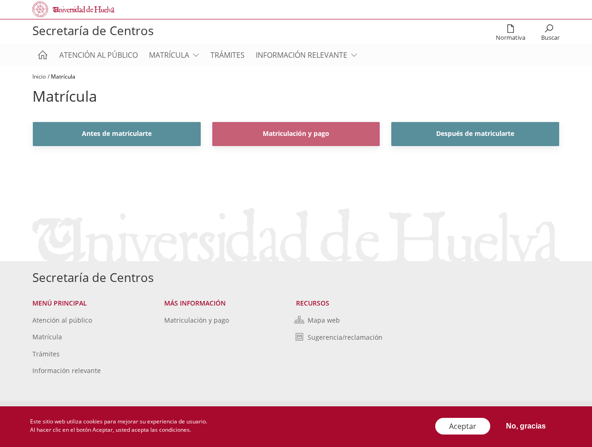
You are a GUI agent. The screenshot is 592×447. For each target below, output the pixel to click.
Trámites (227, 55)
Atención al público (98, 55)
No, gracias (526, 426)
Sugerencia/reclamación (345, 337)
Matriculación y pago (196, 320)
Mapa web (324, 320)
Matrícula (169, 55)
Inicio (39, 76)
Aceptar (462, 426)
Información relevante (301, 55)
